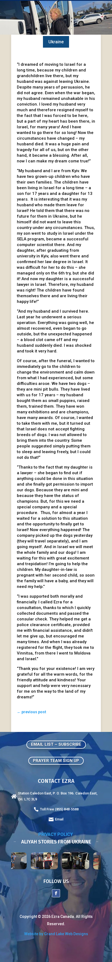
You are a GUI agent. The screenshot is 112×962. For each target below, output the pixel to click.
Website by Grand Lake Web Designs (56, 934)
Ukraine (56, 41)
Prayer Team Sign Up (56, 760)
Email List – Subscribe (56, 744)
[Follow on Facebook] (56, 893)
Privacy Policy (56, 834)
